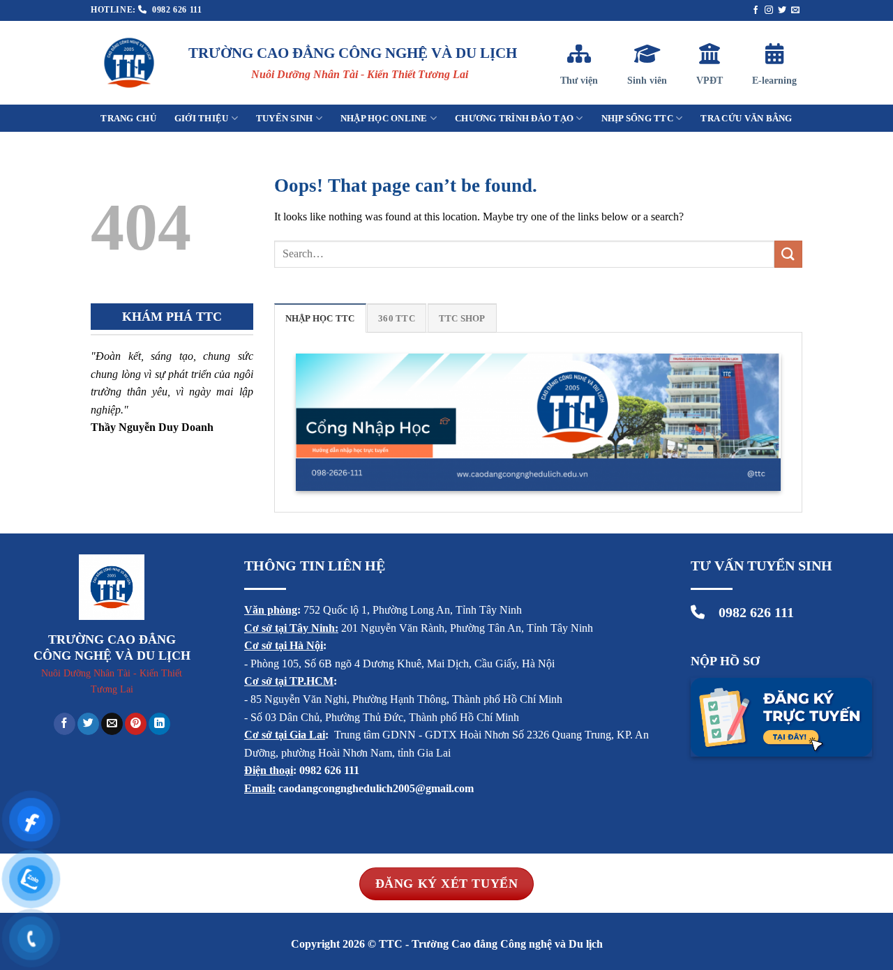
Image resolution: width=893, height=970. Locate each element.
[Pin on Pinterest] (136, 724)
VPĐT (709, 80)
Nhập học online (384, 118)
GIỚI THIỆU (201, 118)
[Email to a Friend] (112, 724)
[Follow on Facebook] (755, 10)
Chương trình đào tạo (514, 118)
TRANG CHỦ (128, 118)
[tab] (320, 318)
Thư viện (579, 80)
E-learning (774, 80)
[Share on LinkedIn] (159, 724)
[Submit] (788, 254)
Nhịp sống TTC (637, 118)
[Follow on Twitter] (782, 10)
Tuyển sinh (284, 118)
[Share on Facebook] (64, 724)
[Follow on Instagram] (769, 10)
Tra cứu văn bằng (746, 118)
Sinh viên (647, 80)
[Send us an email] (795, 10)
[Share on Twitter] (88, 724)
